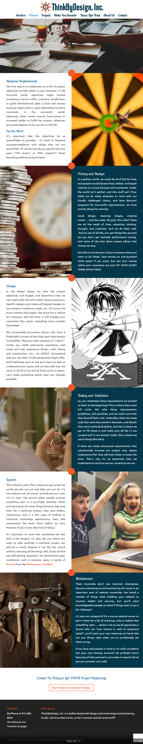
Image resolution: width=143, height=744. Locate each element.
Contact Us (13, 726)
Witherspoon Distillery (39, 564)
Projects (45, 15)
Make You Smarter (65, 15)
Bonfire (10, 564)
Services (20, 15)
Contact (122, 15)
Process (33, 15)
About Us (109, 15)
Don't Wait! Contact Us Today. (71, 687)
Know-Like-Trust (90, 15)
